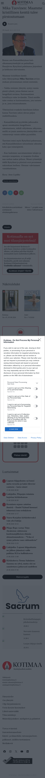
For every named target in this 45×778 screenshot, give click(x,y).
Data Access (22, 438)
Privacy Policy (36, 438)
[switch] (36, 389)
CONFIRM (13, 429)
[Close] (40, 340)
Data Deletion (9, 438)
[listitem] (22, 383)
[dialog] (22, 389)
